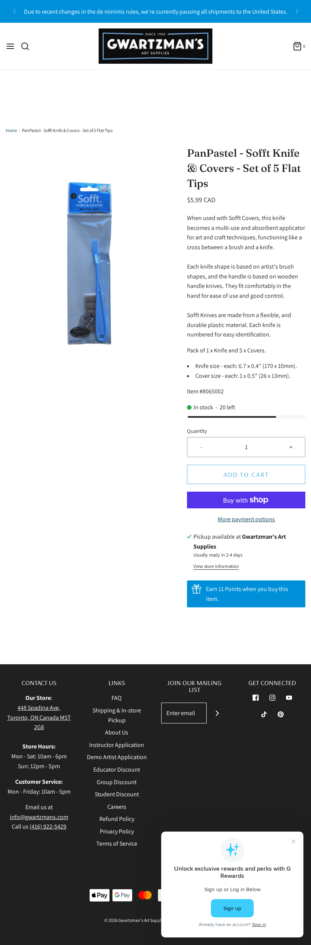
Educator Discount (116, 770)
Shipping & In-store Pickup (117, 715)
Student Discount (117, 794)
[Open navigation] (10, 46)
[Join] (217, 713)
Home (11, 130)
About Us (116, 732)
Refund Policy (116, 819)
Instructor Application (116, 745)
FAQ (117, 698)
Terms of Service (116, 844)
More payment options (246, 519)
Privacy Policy (117, 831)
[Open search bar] (27, 46)
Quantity (197, 430)
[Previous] (14, 11)
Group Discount (117, 782)
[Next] (297, 11)
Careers (116, 807)
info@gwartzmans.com (39, 817)
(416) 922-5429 (48, 826)
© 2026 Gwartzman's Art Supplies (135, 920)
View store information (216, 566)
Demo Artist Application (117, 757)
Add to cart (246, 474)
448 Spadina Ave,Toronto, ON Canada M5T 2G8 (39, 717)
